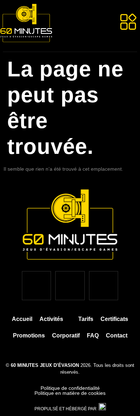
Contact (116, 335)
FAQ (93, 335)
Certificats (114, 319)
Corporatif (66, 335)
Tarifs (85, 319)
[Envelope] (103, 285)
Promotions (29, 335)
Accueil (22, 319)
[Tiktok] (69, 285)
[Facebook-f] (36, 285)
